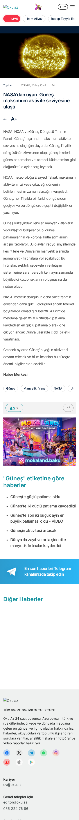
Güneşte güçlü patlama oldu (35, 496)
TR (62, 6)
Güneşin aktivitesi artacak (33, 530)
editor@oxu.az (15, 802)
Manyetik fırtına (34, 388)
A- (5, 119)
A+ (14, 119)
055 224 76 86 (15, 808)
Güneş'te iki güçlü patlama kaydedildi (42, 506)
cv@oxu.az (12, 784)
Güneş (10, 388)
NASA (58, 388)
